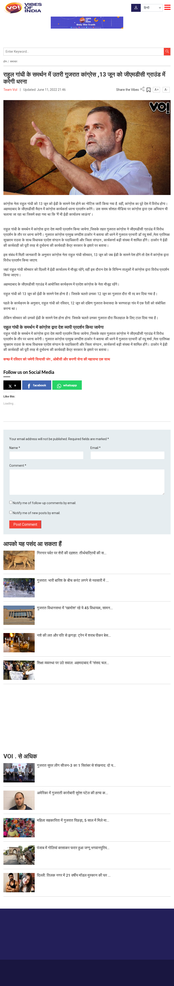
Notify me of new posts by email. (36, 513)
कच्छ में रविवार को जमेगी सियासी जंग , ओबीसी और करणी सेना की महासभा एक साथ (56, 359)
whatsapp (70, 385)
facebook (39, 385)
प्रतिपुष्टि (88, 966)
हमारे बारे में (62, 966)
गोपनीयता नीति (104, 966)
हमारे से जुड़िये (153, 947)
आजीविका (76, 966)
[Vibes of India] (22, 7)
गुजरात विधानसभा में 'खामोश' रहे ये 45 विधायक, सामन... (75, 608)
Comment (17, 465)
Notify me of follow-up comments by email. (44, 503)
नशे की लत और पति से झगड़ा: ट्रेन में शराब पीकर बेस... (74, 635)
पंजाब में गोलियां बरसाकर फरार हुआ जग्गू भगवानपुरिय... (73, 847)
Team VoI (10, 89)
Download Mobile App (87, 979)
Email (95, 448)
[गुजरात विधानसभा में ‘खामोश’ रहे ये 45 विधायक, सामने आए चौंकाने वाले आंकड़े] (19, 615)
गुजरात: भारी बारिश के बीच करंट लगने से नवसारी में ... (73, 580)
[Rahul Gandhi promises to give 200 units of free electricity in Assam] (19, 772)
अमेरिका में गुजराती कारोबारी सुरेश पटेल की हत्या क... (72, 793)
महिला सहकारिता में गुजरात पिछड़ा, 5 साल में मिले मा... (73, 820)
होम (5, 61)
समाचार (13, 61)
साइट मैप (119, 966)
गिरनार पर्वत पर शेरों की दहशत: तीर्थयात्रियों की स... (71, 553)
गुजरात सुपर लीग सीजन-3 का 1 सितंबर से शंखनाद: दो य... (76, 765)
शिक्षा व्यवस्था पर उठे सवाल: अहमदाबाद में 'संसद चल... (73, 663)
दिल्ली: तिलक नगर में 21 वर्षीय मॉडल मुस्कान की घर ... (74, 875)
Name (14, 448)
